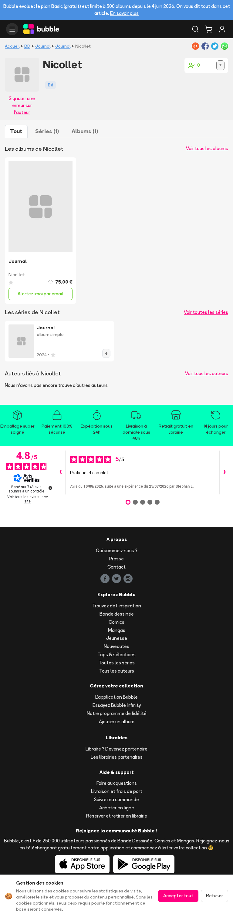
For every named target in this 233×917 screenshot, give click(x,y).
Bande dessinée (117, 614)
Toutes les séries (117, 663)
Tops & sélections (116, 654)
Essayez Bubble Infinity (117, 705)
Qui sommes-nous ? (116, 550)
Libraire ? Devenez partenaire (116, 749)
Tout (16, 131)
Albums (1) (85, 131)
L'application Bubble (116, 697)
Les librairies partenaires (117, 757)
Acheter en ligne (116, 808)
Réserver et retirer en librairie (116, 816)
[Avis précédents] (60, 472)
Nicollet (16, 274)
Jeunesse (116, 638)
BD (27, 46)
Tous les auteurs (116, 671)
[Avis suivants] (224, 472)
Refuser (214, 896)
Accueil (12, 46)
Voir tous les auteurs (206, 373)
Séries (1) (47, 131)
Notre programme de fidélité (117, 713)
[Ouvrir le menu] (12, 29)
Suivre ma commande (116, 799)
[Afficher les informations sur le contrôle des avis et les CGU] (50, 487)
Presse (116, 559)
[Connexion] (222, 29)
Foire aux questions (116, 783)
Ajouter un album (116, 721)
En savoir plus (124, 13)
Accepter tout (178, 896)
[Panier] (209, 29)
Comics (116, 622)
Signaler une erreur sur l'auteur (22, 105)
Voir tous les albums (207, 148)
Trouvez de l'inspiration (116, 606)
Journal (42, 46)
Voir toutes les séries (206, 312)
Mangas (116, 630)
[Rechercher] (195, 29)
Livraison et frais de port (116, 791)
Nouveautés (116, 646)
